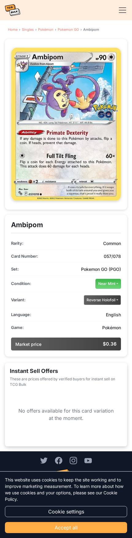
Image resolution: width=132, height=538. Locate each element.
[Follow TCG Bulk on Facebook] (58, 460)
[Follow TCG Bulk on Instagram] (73, 460)
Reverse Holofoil (101, 300)
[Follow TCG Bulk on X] (44, 460)
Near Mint (106, 283)
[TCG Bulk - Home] (12, 10)
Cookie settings (66, 511)
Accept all (66, 527)
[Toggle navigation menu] (120, 10)
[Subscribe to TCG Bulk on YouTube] (88, 460)
